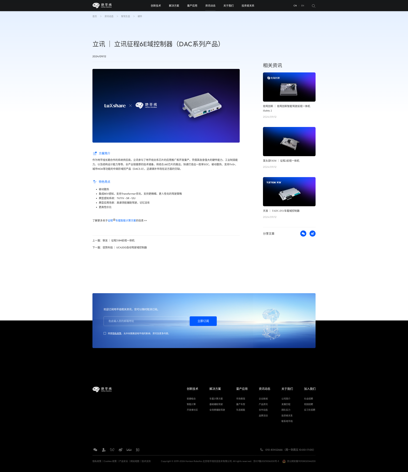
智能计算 (191, 404)
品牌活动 (263, 415)
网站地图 (134, 461)
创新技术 (156, 5)
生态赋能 (240, 409)
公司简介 (285, 398)
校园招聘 (308, 404)
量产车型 (240, 404)
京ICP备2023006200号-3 (266, 461)
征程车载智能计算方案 (122, 220)
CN (295, 5)
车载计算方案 (216, 398)
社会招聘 (308, 398)
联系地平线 (287, 421)
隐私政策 (116, 333)
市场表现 (240, 398)
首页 (94, 16)
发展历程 (285, 404)
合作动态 (263, 409)
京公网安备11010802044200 (301, 461)
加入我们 (310, 389)
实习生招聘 (309, 409)
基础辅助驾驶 (216, 404)
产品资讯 (263, 404)
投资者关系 (248, 5)
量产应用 (192, 5)
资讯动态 (210, 5)
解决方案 (174, 5)
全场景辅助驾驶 (217, 409)
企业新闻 (263, 398)
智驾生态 (125, 16)
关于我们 (228, 5)
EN (302, 5)
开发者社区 (192, 409)
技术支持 (146, 461)
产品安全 (123, 461)
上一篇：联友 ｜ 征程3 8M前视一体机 (113, 240)
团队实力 (285, 409)
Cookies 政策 (110, 461)
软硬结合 (191, 398)
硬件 (140, 16)
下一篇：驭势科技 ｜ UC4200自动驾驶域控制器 (119, 247)
